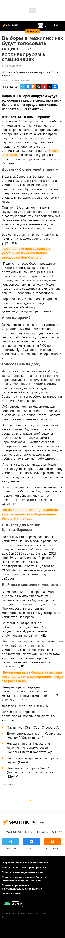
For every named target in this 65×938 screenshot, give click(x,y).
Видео (28, 832)
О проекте (8, 862)
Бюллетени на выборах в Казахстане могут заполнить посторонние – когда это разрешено (33, 677)
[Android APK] (13, 904)
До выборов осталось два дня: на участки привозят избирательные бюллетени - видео (30, 514)
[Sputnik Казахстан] (11, 26)
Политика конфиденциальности (22, 872)
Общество (8, 784)
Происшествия (11, 832)
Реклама (20, 867)
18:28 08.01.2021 (11, 66)
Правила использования (32, 862)
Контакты (8, 867)
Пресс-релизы (36, 867)
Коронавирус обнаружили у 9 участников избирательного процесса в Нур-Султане (26, 253)
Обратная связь (12, 893)
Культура (57, 832)
